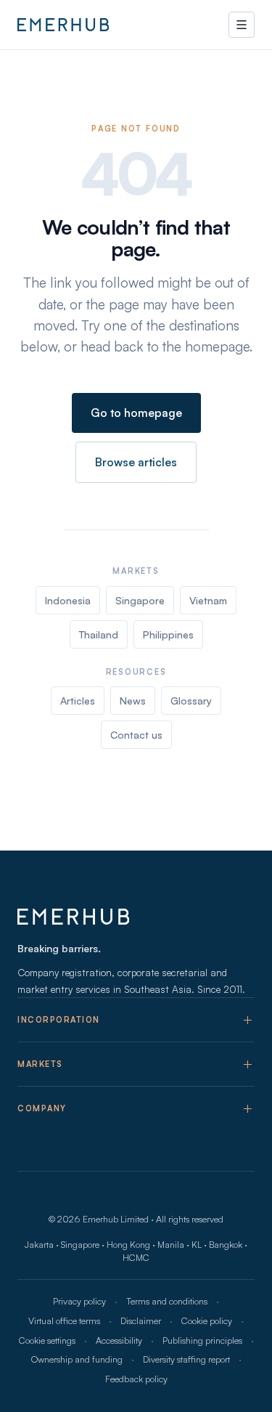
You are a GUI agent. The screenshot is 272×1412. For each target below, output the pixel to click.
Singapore (140, 600)
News (133, 700)
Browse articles (136, 462)
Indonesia (68, 600)
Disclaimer (140, 1320)
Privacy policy (79, 1301)
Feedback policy (136, 1378)
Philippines (168, 634)
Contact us (136, 735)
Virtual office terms (64, 1320)
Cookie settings (47, 1340)
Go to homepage (136, 412)
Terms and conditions (166, 1301)
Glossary (191, 700)
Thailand (98, 634)
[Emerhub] (63, 24)
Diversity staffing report (186, 1359)
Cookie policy (206, 1320)
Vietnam (208, 600)
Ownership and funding (77, 1359)
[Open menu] (241, 25)
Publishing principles (202, 1340)
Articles (77, 700)
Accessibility (119, 1340)
